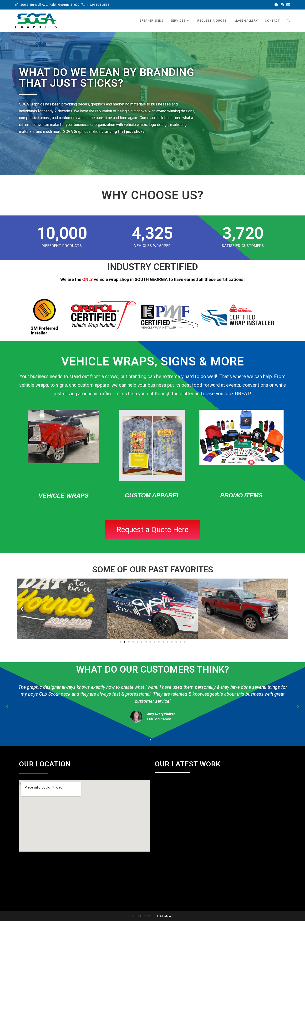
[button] (22, 609)
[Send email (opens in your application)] (287, 4)
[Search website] (288, 21)
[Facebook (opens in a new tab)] (276, 4)
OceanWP (165, 916)
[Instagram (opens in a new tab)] (282, 4)
